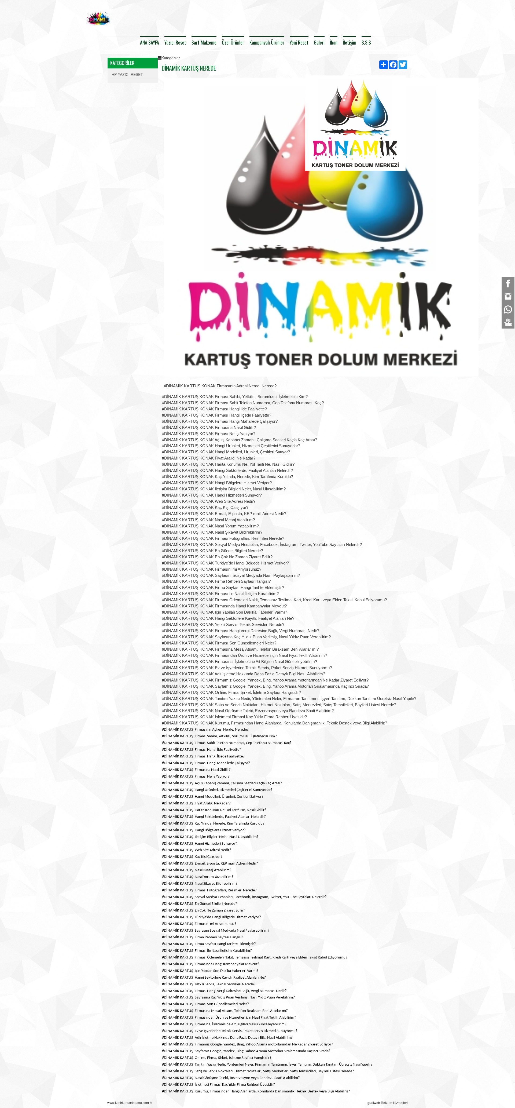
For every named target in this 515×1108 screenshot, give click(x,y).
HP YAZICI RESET (127, 74)
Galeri (319, 42)
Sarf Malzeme (204, 42)
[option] (355, 125)
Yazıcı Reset (175, 42)
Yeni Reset (299, 42)
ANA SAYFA (149, 42)
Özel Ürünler (233, 42)
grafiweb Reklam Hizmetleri (387, 1102)
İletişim (349, 42)
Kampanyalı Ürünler (266, 42)
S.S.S (366, 42)
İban (333, 42)
